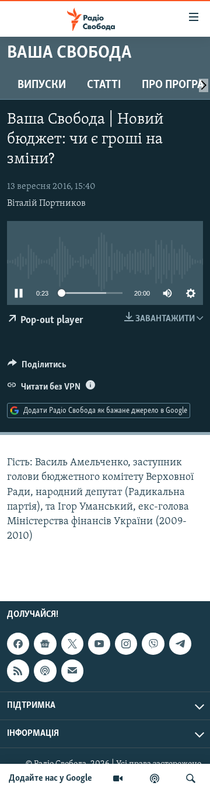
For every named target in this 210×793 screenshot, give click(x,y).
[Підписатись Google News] (45, 644)
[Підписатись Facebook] (18, 644)
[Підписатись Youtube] (99, 644)
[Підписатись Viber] (153, 644)
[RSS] (18, 671)
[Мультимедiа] (117, 778)
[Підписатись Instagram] (126, 644)
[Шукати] (190, 778)
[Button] (37, 367)
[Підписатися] (72, 671)
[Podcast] (45, 671)
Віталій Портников (46, 203)
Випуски (42, 85)
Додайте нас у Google (50, 778)
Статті (104, 85)
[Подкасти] (154, 778)
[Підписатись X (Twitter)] (72, 644)
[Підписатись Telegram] (180, 644)
